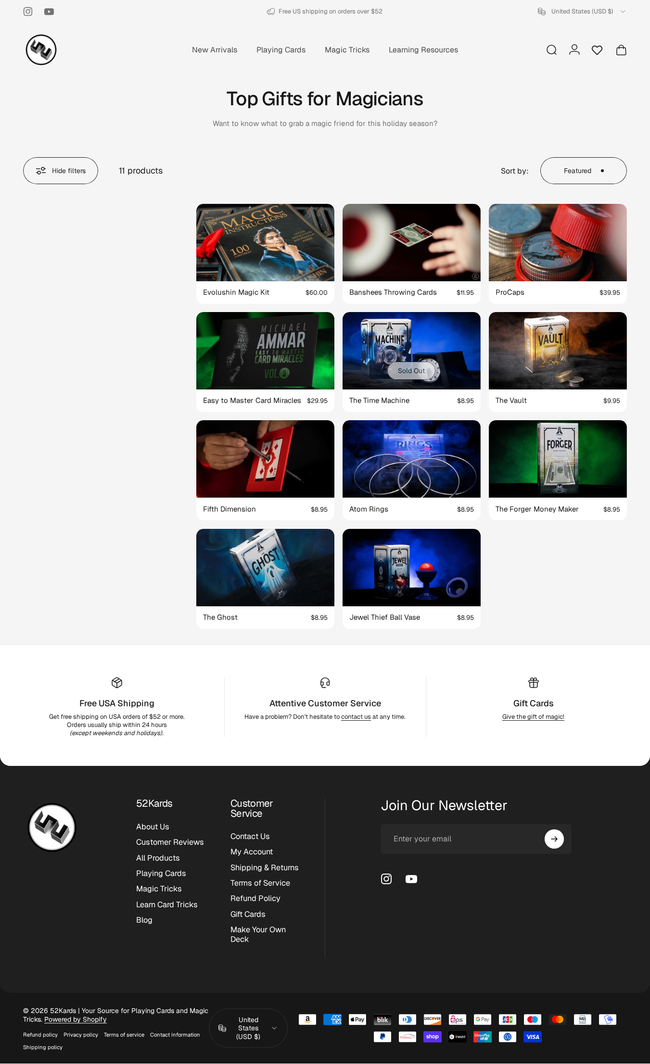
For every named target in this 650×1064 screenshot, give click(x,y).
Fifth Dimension (229, 508)
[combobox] (582, 11)
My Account (251, 852)
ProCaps (510, 292)
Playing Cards (161, 873)
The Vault (511, 400)
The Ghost (220, 617)
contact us (356, 717)
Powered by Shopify (75, 1019)
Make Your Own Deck (258, 934)
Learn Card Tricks (167, 905)
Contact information (175, 1034)
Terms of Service (260, 883)
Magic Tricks (159, 889)
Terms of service (124, 1034)
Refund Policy (255, 899)
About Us (152, 827)
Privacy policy (81, 1034)
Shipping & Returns (264, 868)
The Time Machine (379, 400)
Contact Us (250, 836)
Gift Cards (533, 703)
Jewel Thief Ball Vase (384, 617)
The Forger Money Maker (537, 508)
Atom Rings (368, 508)
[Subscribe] (554, 839)
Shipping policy (43, 1047)
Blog (144, 920)
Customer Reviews (170, 842)
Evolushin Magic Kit (236, 292)
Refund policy (40, 1034)
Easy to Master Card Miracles (252, 400)
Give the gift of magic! (533, 717)
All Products (158, 858)
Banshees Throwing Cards (393, 292)
